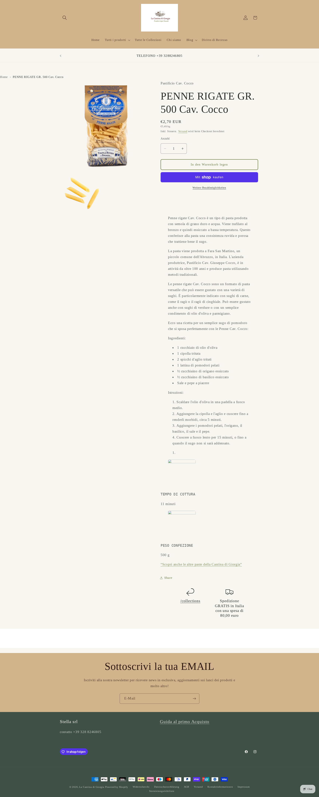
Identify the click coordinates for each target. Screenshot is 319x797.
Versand (182, 131)
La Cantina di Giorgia (91, 787)
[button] (65, 18)
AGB (186, 786)
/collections (190, 601)
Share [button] (168, 578)
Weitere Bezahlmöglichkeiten (209, 187)
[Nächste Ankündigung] (258, 56)
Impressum (244, 786)
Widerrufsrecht (141, 786)
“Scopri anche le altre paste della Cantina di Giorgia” (201, 564)
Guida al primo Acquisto (184, 721)
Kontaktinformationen (220, 786)
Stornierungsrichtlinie (161, 791)
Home (4, 77)
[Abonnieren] (194, 698)
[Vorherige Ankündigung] (60, 56)
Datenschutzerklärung (166, 786)
